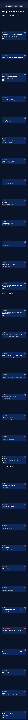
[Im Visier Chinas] (14, 366)
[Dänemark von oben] (14, 213)
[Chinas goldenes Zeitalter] (14, 110)
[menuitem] (2, 2)
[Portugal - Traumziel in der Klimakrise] (14, 47)
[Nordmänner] (14, 558)
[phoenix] (14, 2)
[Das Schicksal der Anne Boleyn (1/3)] (14, 600)
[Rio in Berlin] (14, 579)
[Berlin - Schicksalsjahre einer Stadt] (14, 325)
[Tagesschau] (14, 449)
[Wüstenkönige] (14, 517)
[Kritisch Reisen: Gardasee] (14, 66)
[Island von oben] (14, 234)
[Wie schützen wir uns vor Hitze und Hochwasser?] (14, 275)
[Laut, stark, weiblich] (14, 89)
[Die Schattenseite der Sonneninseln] (14, 24)
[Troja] (14, 683)
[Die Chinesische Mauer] (14, 130)
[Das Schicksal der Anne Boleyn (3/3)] (14, 642)
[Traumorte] (14, 172)
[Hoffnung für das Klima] (14, 254)
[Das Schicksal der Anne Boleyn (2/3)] (14, 620)
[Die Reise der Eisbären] (14, 476)
